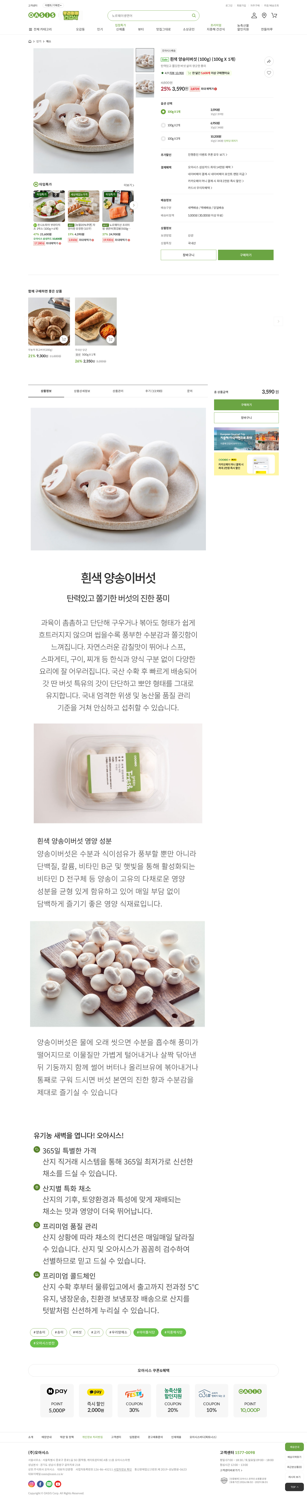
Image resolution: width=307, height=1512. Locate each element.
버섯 (78, 1332)
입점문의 (134, 1437)
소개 (30, 1437)
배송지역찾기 (294, 1457)
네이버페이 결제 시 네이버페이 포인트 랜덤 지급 (216, 174)
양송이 (40, 1332)
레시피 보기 (294, 1477)
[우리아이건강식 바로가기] (72, 15)
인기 (38, 41)
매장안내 (47, 1437)
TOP (293, 1487)
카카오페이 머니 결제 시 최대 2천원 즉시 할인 (214, 181)
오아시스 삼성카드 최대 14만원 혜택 (209, 167)
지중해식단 (175, 1332)
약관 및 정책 (67, 1437)
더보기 (128, 185)
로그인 (229, 5)
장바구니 (188, 255)
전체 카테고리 (43, 29)
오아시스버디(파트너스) (203, 1437)
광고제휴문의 (155, 1437)
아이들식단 (147, 1332)
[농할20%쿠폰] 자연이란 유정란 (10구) (81, 226)
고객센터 (32, 5)
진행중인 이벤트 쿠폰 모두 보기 (206, 155)
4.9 (174, 73)
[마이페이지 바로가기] (254, 15)
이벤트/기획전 (52, 5)
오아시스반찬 (45, 1343)
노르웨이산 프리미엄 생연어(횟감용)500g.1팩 (116, 227)
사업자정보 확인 (123, 1469)
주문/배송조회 (271, 5)
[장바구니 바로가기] (274, 15)
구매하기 (246, 255)
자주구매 (255, 5)
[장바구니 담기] (64, 339)
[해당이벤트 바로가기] (57, 1386)
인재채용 (176, 1437)
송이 (60, 1332)
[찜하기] (269, 72)
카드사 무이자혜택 (199, 188)
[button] (133, 205)
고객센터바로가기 (230, 1470)
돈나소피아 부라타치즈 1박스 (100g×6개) (46, 226)
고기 (97, 1332)
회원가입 (241, 5)
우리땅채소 (119, 1332)
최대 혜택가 (202, 89)
